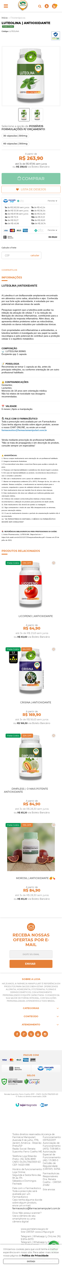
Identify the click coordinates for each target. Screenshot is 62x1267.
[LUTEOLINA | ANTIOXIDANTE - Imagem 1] (24, 114)
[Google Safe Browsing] (32, 1081)
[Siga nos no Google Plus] (24, 1034)
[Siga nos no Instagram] (45, 1034)
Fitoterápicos (17, 17)
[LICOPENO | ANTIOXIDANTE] (31, 599)
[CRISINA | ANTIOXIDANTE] (31, 686)
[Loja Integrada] (26, 1105)
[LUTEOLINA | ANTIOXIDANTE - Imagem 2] (37, 114)
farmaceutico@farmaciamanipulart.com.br (36, 1208)
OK (35, 255)
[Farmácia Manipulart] (23, 6)
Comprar (33, 178)
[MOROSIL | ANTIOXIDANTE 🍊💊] (31, 861)
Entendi (31, 1261)
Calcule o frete (9, 247)
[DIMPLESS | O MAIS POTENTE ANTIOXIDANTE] (31, 774)
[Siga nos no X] (31, 1034)
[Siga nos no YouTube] (38, 1034)
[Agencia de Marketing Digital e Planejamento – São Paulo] (44, 1105)
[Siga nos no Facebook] (17, 1034)
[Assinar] (31, 964)
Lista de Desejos (33, 189)
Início (5, 17)
